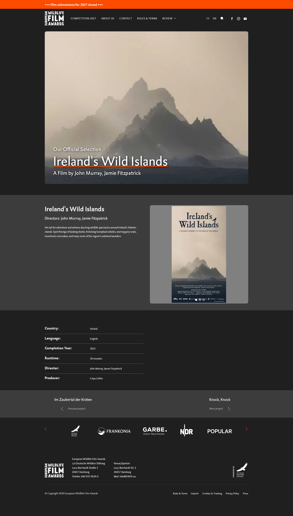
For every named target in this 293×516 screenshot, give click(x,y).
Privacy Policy (232, 493)
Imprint (195, 493)
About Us (107, 18)
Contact (125, 18)
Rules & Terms (147, 18)
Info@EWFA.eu (128, 476)
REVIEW (167, 18)
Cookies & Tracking (212, 493)
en (214, 18)
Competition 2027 (83, 18)
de (208, 18)
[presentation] (45, 428)
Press (245, 493)
